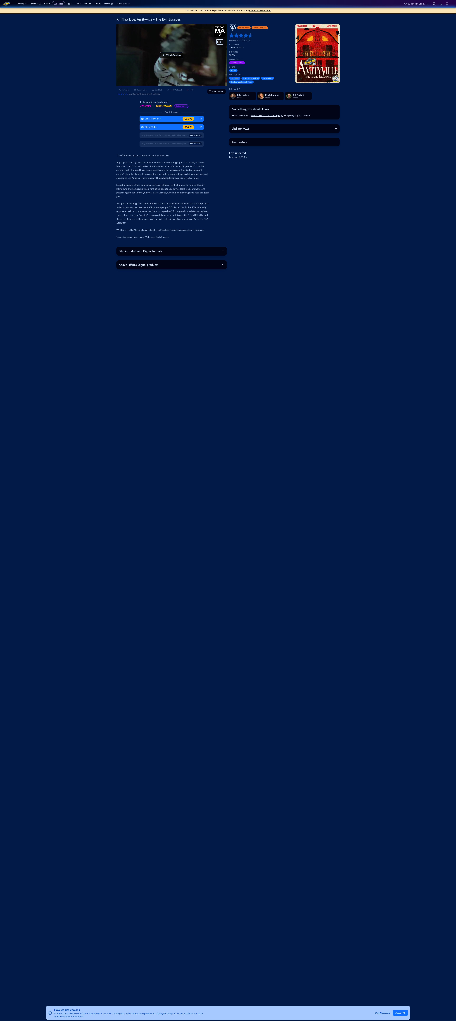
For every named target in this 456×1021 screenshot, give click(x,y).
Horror (233, 70)
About (98, 3)
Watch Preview (173, 55)
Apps (69, 3)
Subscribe (58, 3)
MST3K (87, 3)
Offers (47, 3)
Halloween (235, 78)
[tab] (284, 109)
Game (78, 3)
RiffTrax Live (268, 78)
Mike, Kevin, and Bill (251, 78)
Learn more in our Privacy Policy (68, 1016)
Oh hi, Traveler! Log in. (414, 3)
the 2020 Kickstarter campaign (267, 115)
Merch (107, 3)
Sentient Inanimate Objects (241, 82)
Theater (218, 91)
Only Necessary (382, 1013)
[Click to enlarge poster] (317, 53)
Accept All (400, 1013)
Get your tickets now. (260, 10)
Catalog (20, 3)
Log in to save (123, 94)
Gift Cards (122, 3)
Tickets (34, 3)
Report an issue (239, 142)
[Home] (6, 3)
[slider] (230, 35)
